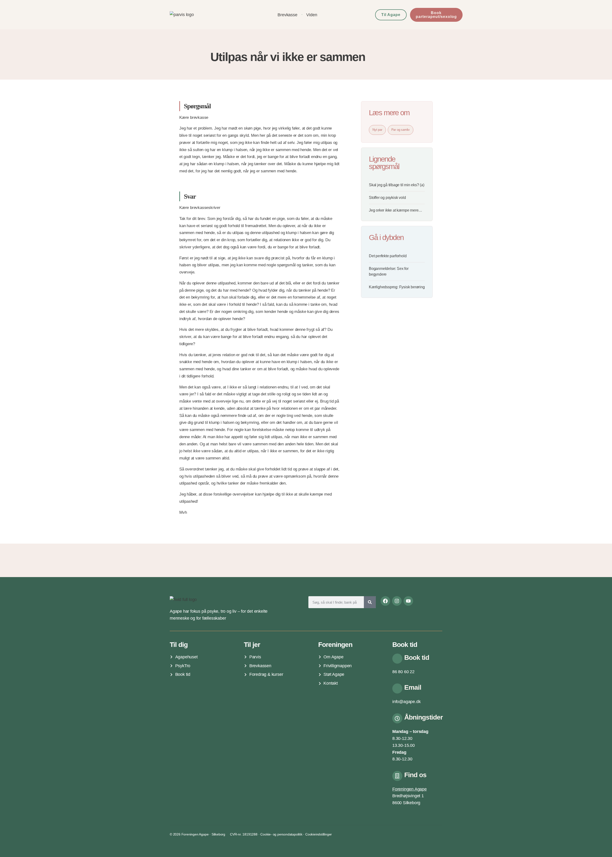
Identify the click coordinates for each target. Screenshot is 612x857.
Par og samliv (400, 129)
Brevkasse (287, 14)
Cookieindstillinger (318, 834)
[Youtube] (408, 601)
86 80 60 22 (403, 671)
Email (412, 687)
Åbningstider (423, 717)
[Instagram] (397, 601)
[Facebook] (385, 601)
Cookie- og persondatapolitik (281, 834)
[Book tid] (397, 659)
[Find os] (397, 776)
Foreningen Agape (409, 789)
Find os (415, 775)
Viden (311, 14)
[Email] (397, 688)
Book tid (416, 657)
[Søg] (370, 602)
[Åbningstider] (397, 718)
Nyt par (377, 129)
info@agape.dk (406, 701)
